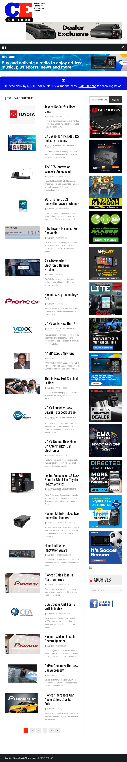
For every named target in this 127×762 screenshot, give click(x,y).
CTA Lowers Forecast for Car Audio (61, 230)
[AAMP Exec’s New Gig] (22, 361)
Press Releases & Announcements (61, 145)
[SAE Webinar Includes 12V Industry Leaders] (22, 143)
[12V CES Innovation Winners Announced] (22, 173)
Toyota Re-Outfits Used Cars (60, 109)
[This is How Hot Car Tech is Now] (22, 386)
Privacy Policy (46, 758)
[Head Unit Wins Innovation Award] (22, 553)
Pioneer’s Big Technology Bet (61, 296)
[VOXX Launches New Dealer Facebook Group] (22, 415)
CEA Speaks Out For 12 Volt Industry (60, 606)
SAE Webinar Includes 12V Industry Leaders (62, 138)
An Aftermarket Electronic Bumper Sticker (57, 265)
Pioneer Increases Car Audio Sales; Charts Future (59, 699)
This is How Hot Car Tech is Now (62, 381)
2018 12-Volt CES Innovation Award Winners (62, 201)
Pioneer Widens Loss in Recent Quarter (60, 639)
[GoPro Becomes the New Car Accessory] (22, 673)
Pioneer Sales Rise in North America (59, 577)
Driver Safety (52, 523)
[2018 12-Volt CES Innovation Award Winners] (22, 206)
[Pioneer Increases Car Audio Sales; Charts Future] (22, 703)
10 (51, 730)
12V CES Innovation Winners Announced (58, 169)
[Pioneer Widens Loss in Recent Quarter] (22, 644)
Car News (50, 116)
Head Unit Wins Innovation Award (56, 548)
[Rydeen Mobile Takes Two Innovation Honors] (22, 521)
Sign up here (87, 86)
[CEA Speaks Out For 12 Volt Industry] (22, 612)
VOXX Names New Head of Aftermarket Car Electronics (61, 446)
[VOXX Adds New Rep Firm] (22, 330)
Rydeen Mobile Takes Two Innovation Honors (62, 515)
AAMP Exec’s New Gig (59, 353)
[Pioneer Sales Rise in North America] (22, 583)
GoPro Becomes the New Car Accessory (61, 668)
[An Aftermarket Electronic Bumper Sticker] (22, 267)
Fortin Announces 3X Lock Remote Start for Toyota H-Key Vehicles (62, 479)
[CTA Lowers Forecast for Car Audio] (22, 232)
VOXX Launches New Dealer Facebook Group (60, 410)
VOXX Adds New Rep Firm (62, 323)
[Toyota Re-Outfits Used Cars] (22, 115)
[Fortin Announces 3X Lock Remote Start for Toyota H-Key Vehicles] (22, 483)
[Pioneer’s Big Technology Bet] (22, 301)
